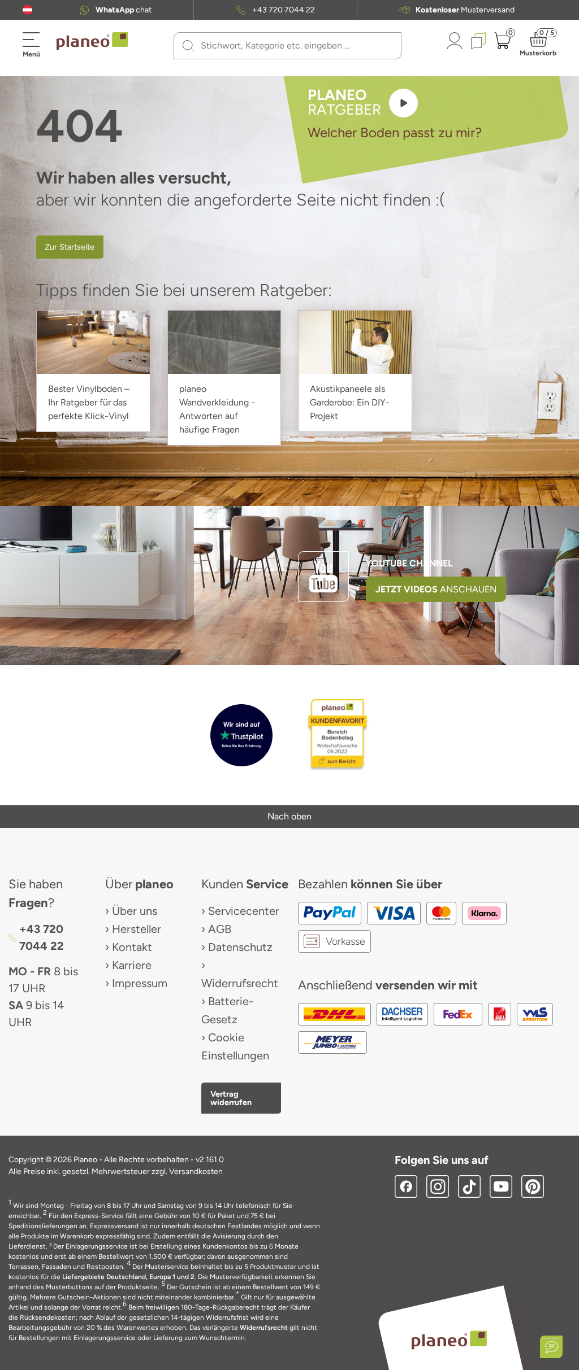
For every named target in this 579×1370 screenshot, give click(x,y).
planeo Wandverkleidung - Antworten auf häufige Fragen (217, 409)
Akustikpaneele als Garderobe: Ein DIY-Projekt (350, 402)
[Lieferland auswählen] (27, 10)
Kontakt (132, 947)
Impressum (139, 983)
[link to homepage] (92, 41)
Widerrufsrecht (239, 983)
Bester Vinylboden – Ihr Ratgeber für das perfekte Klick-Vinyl (88, 402)
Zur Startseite (69, 247)
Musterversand (465, 10)
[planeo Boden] (449, 1340)
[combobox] (294, 45)
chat (124, 10)
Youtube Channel (409, 563)
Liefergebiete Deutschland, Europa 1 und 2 (128, 1277)
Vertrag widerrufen (231, 1098)
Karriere (132, 965)
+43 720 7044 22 (283, 10)
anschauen (435, 589)
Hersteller (136, 929)
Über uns (134, 911)
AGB (219, 929)
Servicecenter (243, 911)
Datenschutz (240, 947)
